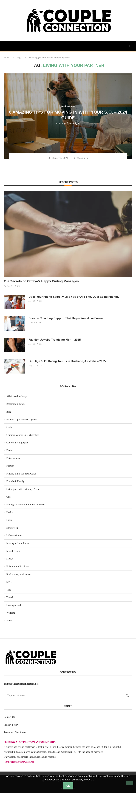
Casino (9, 427)
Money (9, 558)
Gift (8, 496)
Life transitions (14, 535)
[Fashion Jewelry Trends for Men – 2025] (14, 345)
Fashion (10, 466)
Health (9, 512)
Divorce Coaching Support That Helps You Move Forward (67, 318)
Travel (9, 597)
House (9, 520)
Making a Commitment (18, 543)
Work (9, 620)
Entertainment (13, 458)
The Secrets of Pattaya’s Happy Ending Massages (41, 281)
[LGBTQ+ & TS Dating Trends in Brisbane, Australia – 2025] (14, 366)
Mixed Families (14, 551)
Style (9, 582)
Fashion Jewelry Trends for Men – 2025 (55, 339)
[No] (129, 783)
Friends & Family (15, 481)
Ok (68, 785)
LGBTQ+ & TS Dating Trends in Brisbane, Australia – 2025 (67, 361)
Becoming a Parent (15, 404)
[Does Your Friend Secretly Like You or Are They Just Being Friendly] (14, 302)
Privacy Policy (11, 724)
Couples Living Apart (17, 442)
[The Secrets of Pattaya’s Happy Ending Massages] (68, 234)
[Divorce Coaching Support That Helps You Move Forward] (14, 323)
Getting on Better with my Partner (23, 489)
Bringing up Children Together (21, 419)
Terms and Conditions (15, 732)
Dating (9, 450)
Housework (12, 527)
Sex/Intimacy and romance (19, 574)
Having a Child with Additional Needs (25, 504)
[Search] (130, 46)
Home (6, 57)
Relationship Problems (17, 566)
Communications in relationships (22, 435)
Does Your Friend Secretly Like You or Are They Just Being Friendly (74, 296)
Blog (8, 411)
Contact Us (9, 717)
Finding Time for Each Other (21, 473)
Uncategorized (13, 605)
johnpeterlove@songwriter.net (19, 762)
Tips (8, 589)
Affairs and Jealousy (16, 396)
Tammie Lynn (73, 123)
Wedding (10, 612)
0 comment (83, 158)
